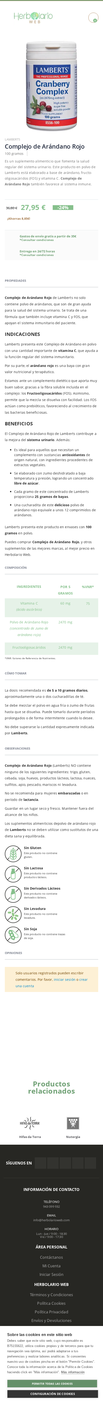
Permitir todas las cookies (52, 1383)
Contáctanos (51, 1257)
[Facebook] (40, 1163)
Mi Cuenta (51, 1265)
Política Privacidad (51, 1312)
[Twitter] (53, 1163)
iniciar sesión (64, 979)
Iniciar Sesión (52, 1274)
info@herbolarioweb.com (51, 1220)
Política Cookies (51, 1303)
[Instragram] (65, 1163)
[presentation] (12, 1124)
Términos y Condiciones (51, 1294)
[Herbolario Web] (35, 18)
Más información (73, 1372)
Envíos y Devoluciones (51, 1320)
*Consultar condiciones (37, 240)
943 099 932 (51, 1206)
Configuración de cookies (52, 1394)
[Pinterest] (78, 1163)
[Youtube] (90, 1163)
